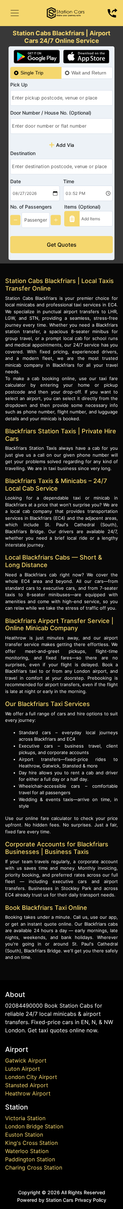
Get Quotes (62, 244)
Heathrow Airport (28, 1093)
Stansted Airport (26, 1085)
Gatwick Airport (25, 1060)
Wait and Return (88, 72)
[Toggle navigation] (14, 13)
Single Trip (31, 72)
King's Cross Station (31, 1142)
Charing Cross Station (33, 1167)
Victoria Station (25, 1118)
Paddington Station (30, 1159)
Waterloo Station (27, 1151)
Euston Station (24, 1134)
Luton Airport (22, 1068)
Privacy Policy (90, 1200)
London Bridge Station (34, 1126)
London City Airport (31, 1076)
